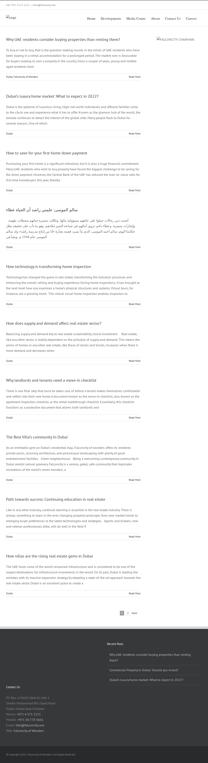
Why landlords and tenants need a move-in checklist (51, 380)
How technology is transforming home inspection (48, 266)
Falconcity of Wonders (26, 77)
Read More (135, 77)
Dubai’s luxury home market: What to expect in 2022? (52, 96)
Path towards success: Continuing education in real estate (55, 499)
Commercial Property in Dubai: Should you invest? (143, 670)
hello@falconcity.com (44, 5)
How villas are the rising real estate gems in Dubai (49, 556)
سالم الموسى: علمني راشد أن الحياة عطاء (42, 209)
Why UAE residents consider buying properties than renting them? (63, 39)
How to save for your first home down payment (46, 153)
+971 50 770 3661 (30, 720)
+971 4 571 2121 (20, 5)
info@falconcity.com (30, 725)
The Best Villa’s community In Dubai (37, 437)
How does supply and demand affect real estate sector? (53, 323)
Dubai (9, 77)
